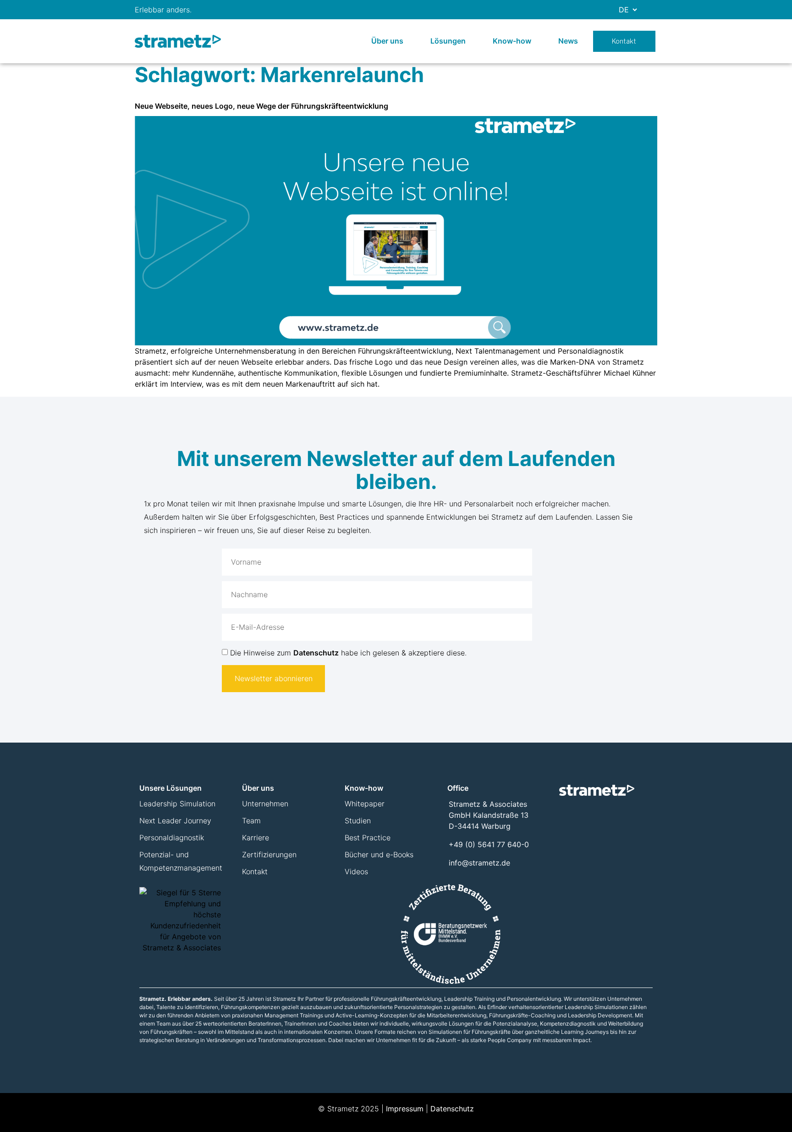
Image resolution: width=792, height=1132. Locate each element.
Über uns (387, 40)
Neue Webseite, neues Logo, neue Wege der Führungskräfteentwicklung (261, 106)
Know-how (512, 40)
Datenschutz (316, 652)
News (568, 40)
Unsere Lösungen (170, 788)
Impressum (405, 1108)
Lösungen (448, 40)
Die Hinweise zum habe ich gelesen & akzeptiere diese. (348, 652)
